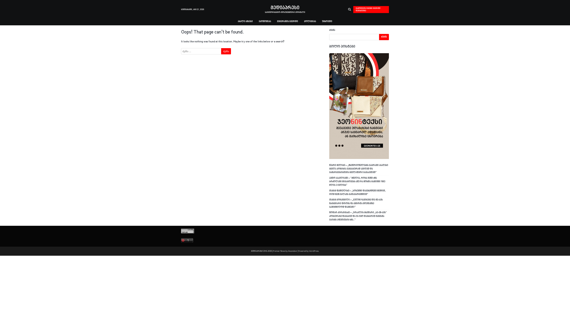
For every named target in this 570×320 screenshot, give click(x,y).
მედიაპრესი (285, 8)
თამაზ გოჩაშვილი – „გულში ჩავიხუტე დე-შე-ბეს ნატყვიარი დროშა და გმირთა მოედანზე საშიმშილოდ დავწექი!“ (356, 203)
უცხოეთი (327, 21)
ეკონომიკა (265, 21)
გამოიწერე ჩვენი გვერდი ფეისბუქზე (368, 9)
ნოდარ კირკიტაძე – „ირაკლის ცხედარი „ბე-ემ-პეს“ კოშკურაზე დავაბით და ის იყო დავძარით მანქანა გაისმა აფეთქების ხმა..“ (358, 216)
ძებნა (332, 30)
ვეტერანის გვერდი (287, 21)
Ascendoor (292, 251)
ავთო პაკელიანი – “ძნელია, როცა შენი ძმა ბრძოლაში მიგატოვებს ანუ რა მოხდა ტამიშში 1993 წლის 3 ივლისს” (357, 182)
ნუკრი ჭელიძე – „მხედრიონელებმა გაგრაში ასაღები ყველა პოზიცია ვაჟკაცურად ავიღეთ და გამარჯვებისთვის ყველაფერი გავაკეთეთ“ (358, 169)
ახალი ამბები (245, 21)
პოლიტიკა (310, 21)
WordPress (314, 251)
